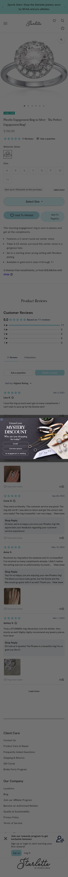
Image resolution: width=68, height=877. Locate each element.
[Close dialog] (2, 419)
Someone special (15, 449)
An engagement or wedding (15, 453)
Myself (15, 444)
